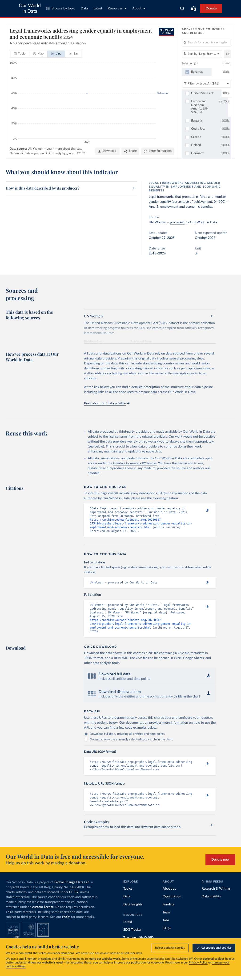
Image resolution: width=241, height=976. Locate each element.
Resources (115, 8)
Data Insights (132, 904)
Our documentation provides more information (153, 722)
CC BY (81, 153)
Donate (211, 8)
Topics (127, 888)
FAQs (66, 917)
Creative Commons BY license (135, 463)
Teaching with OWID (138, 937)
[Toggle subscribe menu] (193, 8)
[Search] (182, 8)
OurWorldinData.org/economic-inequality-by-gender (42, 153)
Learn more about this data (64, 148)
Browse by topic (63, 8)
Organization (172, 896)
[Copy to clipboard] (202, 510)
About (136, 8)
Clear (226, 63)
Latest (97, 8)
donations (67, 953)
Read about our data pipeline (105, 403)
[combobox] (182, 8)
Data (84, 8)
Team (166, 912)
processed (177, 222)
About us (169, 888)
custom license (43, 907)
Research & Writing (216, 888)
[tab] (19, 54)
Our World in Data (30, 8)
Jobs (166, 920)
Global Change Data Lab (71, 882)
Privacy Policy (198, 962)
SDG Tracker (132, 929)
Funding (168, 904)
